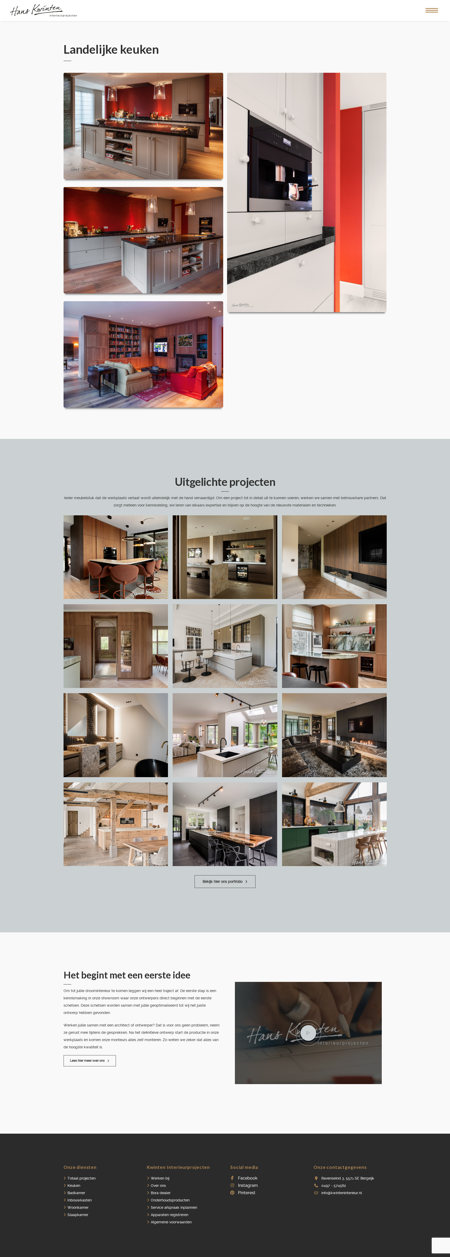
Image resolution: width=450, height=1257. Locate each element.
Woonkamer (78, 1207)
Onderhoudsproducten (170, 1200)
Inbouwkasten (79, 1200)
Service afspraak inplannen (174, 1207)
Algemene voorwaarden (171, 1222)
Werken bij (160, 1178)
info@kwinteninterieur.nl (341, 1193)
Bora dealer (161, 1193)
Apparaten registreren (169, 1215)
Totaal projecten (81, 1178)
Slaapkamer (77, 1215)
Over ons (158, 1185)
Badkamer (76, 1193)
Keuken (73, 1185)
